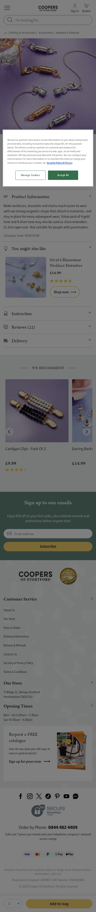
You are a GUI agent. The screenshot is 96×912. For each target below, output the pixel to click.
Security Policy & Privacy (59, 163)
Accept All (63, 175)
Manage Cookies (30, 175)
